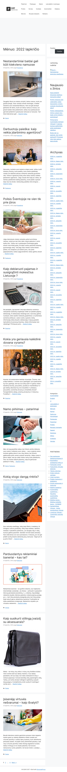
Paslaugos (33, 4)
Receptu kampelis (34, 14)
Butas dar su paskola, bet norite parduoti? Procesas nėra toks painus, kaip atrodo (56, 137)
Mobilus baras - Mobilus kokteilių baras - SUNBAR (55, 502)
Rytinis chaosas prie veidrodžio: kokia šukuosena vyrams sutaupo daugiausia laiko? (56, 104)
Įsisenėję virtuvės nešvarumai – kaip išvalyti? (21, 700)
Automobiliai (47, 9)
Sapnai (52, 430)
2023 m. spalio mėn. (57, 304)
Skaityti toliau (22, 114)
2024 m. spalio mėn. (57, 252)
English (52, 398)
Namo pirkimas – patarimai (21, 409)
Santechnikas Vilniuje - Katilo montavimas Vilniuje (56, 508)
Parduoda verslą (55, 465)
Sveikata (38, 9)
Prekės (23, 9)
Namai (41, 4)
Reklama (45, 14)
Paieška (52, 48)
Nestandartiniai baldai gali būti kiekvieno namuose (20, 62)
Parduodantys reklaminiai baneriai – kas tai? (20, 555)
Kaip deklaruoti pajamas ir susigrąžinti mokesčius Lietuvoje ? (20, 272)
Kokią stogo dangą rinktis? (21, 476)
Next (14, 762)
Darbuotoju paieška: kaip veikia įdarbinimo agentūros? (22, 130)
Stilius (52, 436)
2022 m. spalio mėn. (56, 356)
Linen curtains (54, 477)
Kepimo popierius (55, 487)
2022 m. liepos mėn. (56, 369)
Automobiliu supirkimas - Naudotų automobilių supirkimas (54, 494)
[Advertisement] (33, 30)
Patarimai (24, 4)
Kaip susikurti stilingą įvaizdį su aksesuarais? (22, 620)
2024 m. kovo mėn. (56, 282)
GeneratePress (41, 769)
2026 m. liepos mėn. (57, 161)
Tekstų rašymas (55, 471)
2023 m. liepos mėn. (57, 317)
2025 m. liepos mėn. (56, 213)
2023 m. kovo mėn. (56, 334)
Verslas (31, 9)
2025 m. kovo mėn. (56, 230)
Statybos (57, 9)
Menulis (23, 14)
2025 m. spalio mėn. (56, 201)
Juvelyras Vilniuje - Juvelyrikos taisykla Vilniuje (56, 514)
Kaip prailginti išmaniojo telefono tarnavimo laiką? (56, 95)
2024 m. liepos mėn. (57, 265)
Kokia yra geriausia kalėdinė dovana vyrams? (22, 340)
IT (50, 401)
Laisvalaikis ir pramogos (53, 4)
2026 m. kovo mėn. (56, 178)
